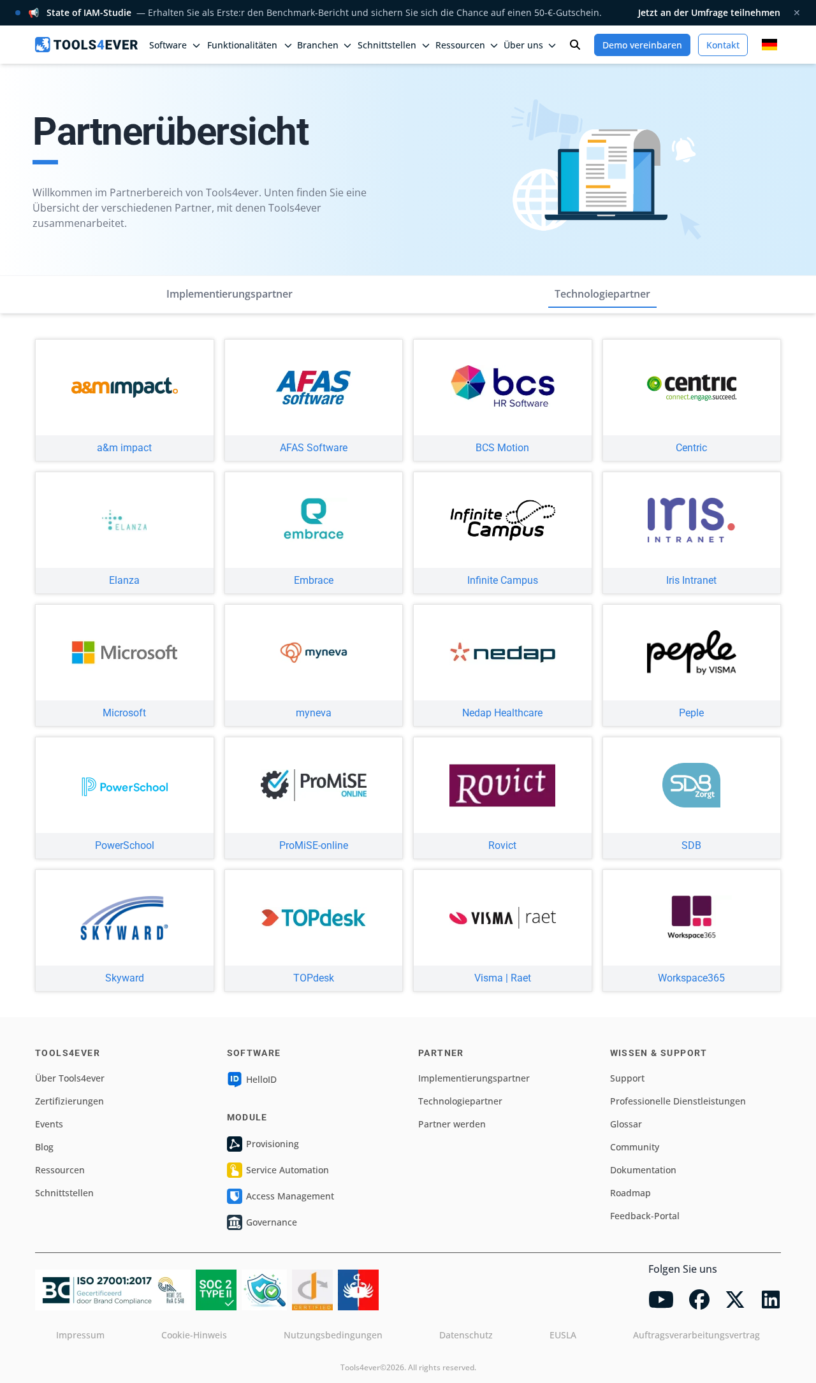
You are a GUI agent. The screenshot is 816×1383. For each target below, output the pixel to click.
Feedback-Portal (645, 1216)
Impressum (80, 1335)
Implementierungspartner (229, 294)
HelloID (261, 1079)
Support (627, 1078)
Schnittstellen (64, 1193)
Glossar (626, 1124)
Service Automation (287, 1170)
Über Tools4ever (70, 1078)
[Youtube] (661, 1299)
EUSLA (563, 1335)
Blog (44, 1147)
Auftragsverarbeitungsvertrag (696, 1335)
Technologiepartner (602, 294)
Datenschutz (466, 1335)
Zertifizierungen (69, 1101)
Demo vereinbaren (642, 45)
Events (49, 1124)
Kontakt (723, 45)
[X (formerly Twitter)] (735, 1299)
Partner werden (452, 1124)
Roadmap (630, 1193)
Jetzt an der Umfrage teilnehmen (709, 12)
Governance (271, 1222)
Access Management (290, 1196)
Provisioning (272, 1144)
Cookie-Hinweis (194, 1335)
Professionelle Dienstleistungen (678, 1101)
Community (634, 1147)
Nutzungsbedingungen (333, 1335)
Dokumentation (643, 1170)
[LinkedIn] (771, 1299)
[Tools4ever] (86, 44)
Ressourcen (60, 1170)
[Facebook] (699, 1299)
